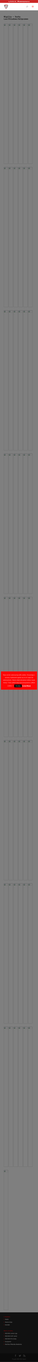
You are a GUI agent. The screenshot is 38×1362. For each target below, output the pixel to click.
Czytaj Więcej (26, 686)
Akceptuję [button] (18, 686)
